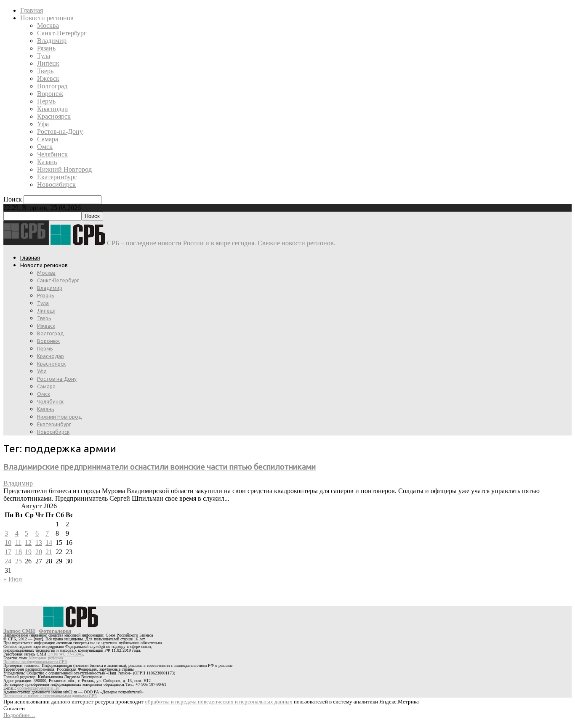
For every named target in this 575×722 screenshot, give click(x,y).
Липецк (48, 63)
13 (38, 542)
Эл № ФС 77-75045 (65, 654)
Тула (43, 55)
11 (18, 542)
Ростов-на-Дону (60, 131)
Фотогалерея (55, 631)
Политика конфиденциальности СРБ (35, 661)
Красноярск (54, 116)
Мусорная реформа (46, 658)
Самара (47, 139)
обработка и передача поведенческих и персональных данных (219, 701)
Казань (47, 161)
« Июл (12, 579)
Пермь (46, 101)
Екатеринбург (57, 176)
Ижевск (48, 78)
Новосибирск (56, 184)
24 (8, 561)
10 (8, 542)
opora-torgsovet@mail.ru (38, 688)
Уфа (43, 123)
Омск (45, 146)
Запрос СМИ (19, 631)
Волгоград (52, 86)
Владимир (52, 40)
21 (48, 551)
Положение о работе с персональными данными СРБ (50, 695)
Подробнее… (19, 715)
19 (28, 551)
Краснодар (52, 108)
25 (18, 561)
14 (48, 542)
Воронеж (50, 93)
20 (38, 551)
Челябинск (52, 154)
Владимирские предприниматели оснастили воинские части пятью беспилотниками (159, 466)
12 (28, 542)
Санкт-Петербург (62, 33)
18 (18, 551)
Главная (31, 10)
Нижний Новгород (64, 169)
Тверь (45, 70)
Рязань (46, 48)
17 (8, 551)
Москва (48, 25)
